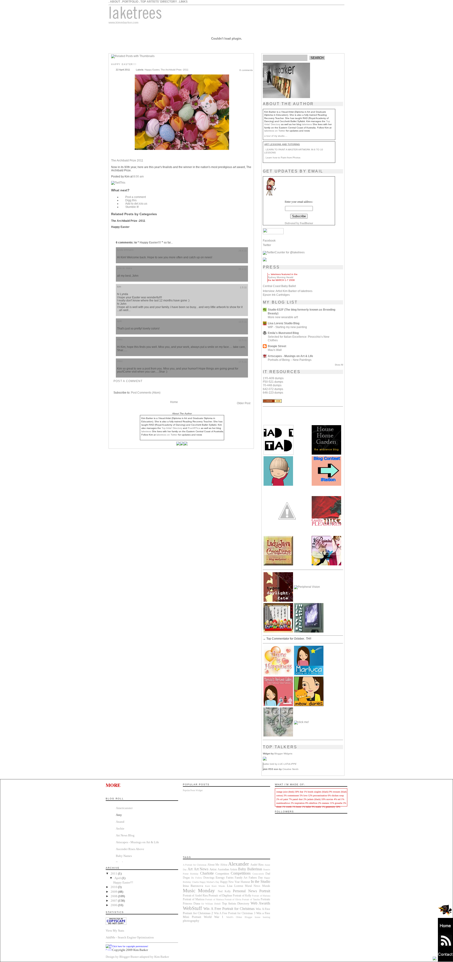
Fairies (230, 877)
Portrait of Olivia (233, 899)
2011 (114, 873)
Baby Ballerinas (250, 869)
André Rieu (257, 864)
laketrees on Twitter (274, 130)
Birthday (194, 873)
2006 (114, 905)
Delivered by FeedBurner (299, 223)
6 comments (246, 70)
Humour (245, 882)
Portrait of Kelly (242, 895)
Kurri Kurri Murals (215, 886)
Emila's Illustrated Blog (283, 333)
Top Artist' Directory (172, 428)
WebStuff (192, 908)
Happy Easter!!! (124, 64)
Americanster (124, 808)
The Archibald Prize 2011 (127, 160)
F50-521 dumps (273, 381)
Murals (266, 886)
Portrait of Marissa (193, 899)
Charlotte (207, 873)
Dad (267, 873)
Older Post (243, 403)
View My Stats (115, 930)
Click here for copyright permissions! (130, 946)
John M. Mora (124, 268)
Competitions (241, 873)
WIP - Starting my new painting (287, 327)
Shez (120, 339)
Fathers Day (256, 877)
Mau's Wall (275, 349)
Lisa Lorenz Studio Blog (283, 323)
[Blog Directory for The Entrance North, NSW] (272, 401)
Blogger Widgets (283, 753)
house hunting (262, 917)
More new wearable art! (283, 317)
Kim (119, 286)
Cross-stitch (258, 873)
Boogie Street (277, 346)
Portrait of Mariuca (214, 899)
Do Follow (196, 877)
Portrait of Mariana (261, 895)
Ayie (119, 321)
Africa (223, 864)
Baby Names (124, 856)
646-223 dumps (273, 392)
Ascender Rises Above (130, 849)
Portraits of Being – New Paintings (289, 359)
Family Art (241, 877)
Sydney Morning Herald (280, 277)
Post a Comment (128, 381)
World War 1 (213, 917)
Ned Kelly (224, 891)
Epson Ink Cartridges (276, 294)
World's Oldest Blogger (239, 917)
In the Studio (260, 882)
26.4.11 (243, 250)
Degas (186, 877)
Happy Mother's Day (209, 882)
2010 (114, 887)
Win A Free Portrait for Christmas (229, 909)
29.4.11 (243, 269)
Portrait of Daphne (220, 895)
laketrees (307, 124)
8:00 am (138, 176)
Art (190, 869)
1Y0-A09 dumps (273, 378)
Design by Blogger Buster (122, 956)
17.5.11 (243, 362)
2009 (114, 891)
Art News (201, 869)
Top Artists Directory (235, 903)
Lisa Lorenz (235, 886)
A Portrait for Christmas (194, 864)
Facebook (269, 240)
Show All (339, 365)
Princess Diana (191, 903)
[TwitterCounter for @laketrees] (284, 252)
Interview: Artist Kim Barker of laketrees (287, 291)
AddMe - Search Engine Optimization (130, 937)
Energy (220, 877)
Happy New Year (230, 882)
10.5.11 (243, 322)
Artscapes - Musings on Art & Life (290, 356)
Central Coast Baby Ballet (279, 286)
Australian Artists (227, 869)
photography (191, 920)
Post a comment (135, 197)
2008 (114, 896)
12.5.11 (243, 340)
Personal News (245, 891)
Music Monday (199, 890)
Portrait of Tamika (251, 899)
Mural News (252, 886)
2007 (114, 900)
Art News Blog (125, 835)
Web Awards (260, 903)
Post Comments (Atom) (145, 392)
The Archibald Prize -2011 (175, 69)
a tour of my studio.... (275, 136)
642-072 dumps (273, 389)
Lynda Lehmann (125, 249)
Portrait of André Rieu (195, 895)
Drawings (208, 877)
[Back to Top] (434, 959)
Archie (120, 828)
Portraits (265, 899)
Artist (213, 869)
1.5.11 (243, 287)
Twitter (267, 245)
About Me (213, 864)
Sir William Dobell (211, 903)
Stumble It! (132, 207)
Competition (222, 873)
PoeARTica (194, 428)
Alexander (238, 864)
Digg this (131, 200)
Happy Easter (152, 69)
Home (174, 402)
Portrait (264, 891)
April (118, 878)
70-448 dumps (272, 385)
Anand (120, 821)
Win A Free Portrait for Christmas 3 (234, 913)
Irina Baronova (193, 886)
